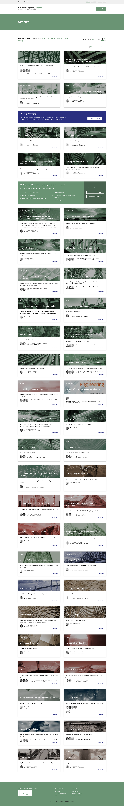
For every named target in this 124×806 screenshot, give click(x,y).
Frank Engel (54, 739)
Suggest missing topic (95, 118)
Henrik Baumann (87, 514)
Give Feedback (75, 791)
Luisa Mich (79, 315)
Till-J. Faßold (30, 316)
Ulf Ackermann (80, 680)
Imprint (56, 801)
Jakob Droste (41, 73)
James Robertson (43, 288)
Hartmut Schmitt (48, 73)
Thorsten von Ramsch (78, 226)
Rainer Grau (30, 258)
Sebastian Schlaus (86, 456)
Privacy (61, 801)
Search (104, 1)
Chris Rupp (33, 514)
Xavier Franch (91, 344)
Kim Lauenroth (47, 399)
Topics (102, 9)
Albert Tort (30, 485)
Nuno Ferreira (90, 286)
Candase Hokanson (40, 456)
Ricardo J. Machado (97, 286)
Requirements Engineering (30, 8)
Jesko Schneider (47, 739)
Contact (56, 795)
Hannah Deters (35, 73)
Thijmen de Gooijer (85, 371)
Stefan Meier (31, 570)
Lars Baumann (80, 514)
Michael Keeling (92, 371)
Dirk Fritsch (86, 680)
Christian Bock (31, 102)
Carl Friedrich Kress (32, 625)
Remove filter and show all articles (98, 46)
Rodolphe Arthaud (32, 540)
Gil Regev (83, 258)
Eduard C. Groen (27, 73)
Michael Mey (31, 144)
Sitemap (52, 801)
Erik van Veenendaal (32, 766)
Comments (93, 1)
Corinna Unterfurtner (94, 710)
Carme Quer (92, 738)
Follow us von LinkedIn (94, 192)
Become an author (76, 795)
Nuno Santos (31, 172)
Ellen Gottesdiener (32, 651)
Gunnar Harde (77, 70)
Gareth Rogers (77, 172)
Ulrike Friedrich (39, 514)
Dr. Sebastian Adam (39, 680)
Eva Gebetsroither (85, 710)
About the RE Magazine (60, 793)
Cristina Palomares (85, 738)
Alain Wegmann (88, 258)
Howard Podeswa (32, 230)
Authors (100, 1)
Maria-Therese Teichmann (75, 710)
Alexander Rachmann (39, 739)
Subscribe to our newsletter (94, 196)
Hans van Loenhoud (32, 371)
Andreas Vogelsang (98, 344)
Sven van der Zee (78, 597)
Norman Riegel (47, 680)
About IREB (57, 791)
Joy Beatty (33, 456)
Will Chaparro (100, 371)
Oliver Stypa (79, 456)
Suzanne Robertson (35, 288)
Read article (54, 76)
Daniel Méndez (84, 344)
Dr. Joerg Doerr (54, 680)
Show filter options (87, 39)
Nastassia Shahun (78, 100)
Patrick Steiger (54, 399)
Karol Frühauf (77, 427)
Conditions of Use (69, 801)
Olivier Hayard (96, 258)
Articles (88, 1)
